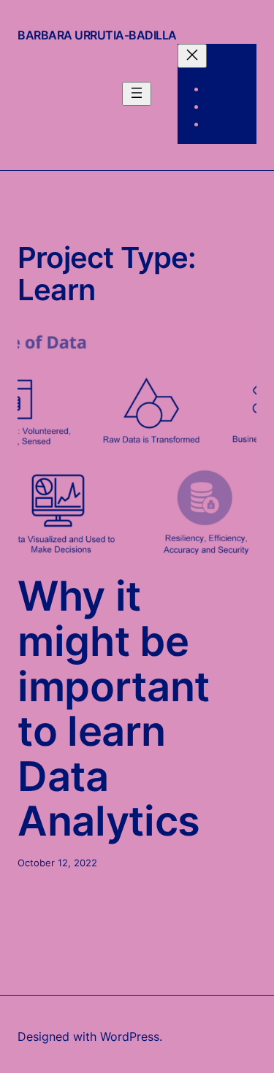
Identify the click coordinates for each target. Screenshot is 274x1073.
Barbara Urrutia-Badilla (97, 35)
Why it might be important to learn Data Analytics (114, 709)
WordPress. (131, 1036)
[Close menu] (192, 56)
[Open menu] (136, 94)
